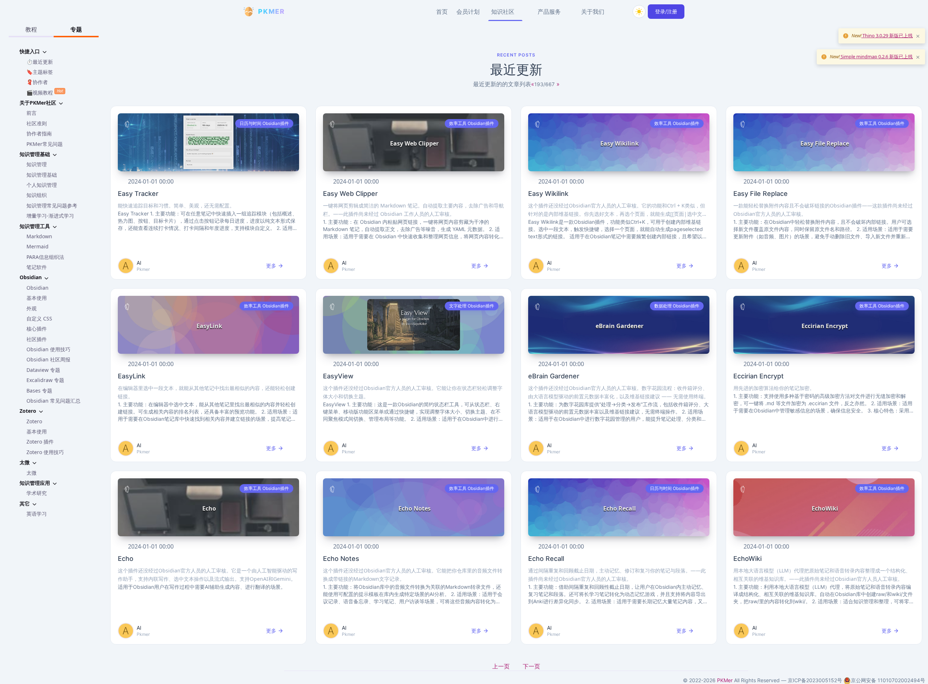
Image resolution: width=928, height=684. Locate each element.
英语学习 (36, 513)
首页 (442, 11)
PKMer (725, 680)
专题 (76, 29)
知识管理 (36, 164)
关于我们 (592, 11)
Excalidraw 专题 (45, 380)
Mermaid (37, 246)
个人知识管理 (41, 184)
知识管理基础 (41, 174)
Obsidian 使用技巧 (48, 349)
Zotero (34, 421)
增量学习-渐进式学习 (50, 215)
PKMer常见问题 (44, 143)
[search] (621, 11)
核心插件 (36, 328)
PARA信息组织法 (45, 256)
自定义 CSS (39, 318)
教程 (31, 29)
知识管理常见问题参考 (51, 205)
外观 (31, 308)
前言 (31, 112)
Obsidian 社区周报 (48, 359)
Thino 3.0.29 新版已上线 (887, 35)
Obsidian (37, 287)
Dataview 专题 (43, 369)
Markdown (39, 236)
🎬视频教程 (44, 92)
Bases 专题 (39, 390)
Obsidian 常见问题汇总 (53, 400)
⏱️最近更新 (39, 61)
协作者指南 (39, 133)
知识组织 (36, 195)
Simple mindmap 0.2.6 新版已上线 (876, 56)
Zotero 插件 (40, 441)
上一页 (501, 666)
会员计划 (468, 11)
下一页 (531, 666)
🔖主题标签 (39, 71)
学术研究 (36, 493)
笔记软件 (36, 267)
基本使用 (36, 297)
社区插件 (36, 339)
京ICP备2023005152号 (815, 680)
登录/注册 (666, 11)
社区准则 (36, 123)
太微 (31, 472)
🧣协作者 (37, 82)
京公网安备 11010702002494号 (888, 680)
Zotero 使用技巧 (45, 452)
